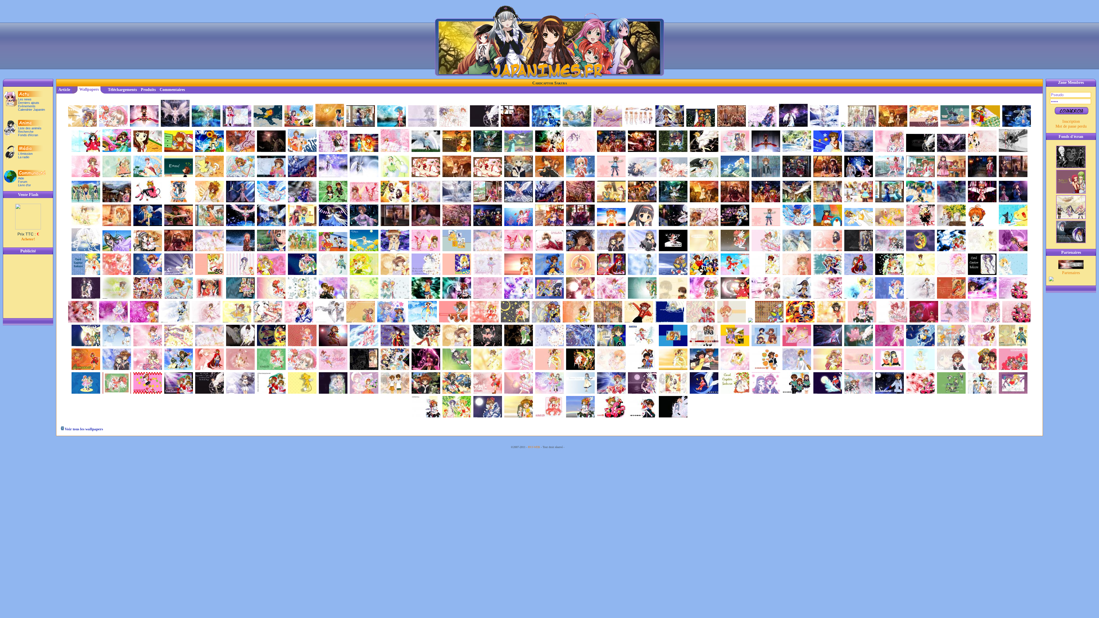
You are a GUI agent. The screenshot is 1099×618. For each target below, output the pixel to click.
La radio (23, 157)
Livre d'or (24, 185)
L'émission (25, 153)
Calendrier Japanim (31, 109)
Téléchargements (122, 90)
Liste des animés (29, 128)
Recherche (25, 131)
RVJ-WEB (534, 447)
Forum (22, 181)
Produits (148, 90)
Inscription (1071, 121)
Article (64, 90)
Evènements (26, 106)
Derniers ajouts (28, 102)
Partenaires (1071, 272)
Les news (24, 99)
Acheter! (28, 239)
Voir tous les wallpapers (83, 429)
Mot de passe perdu (1071, 126)
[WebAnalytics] (576, 447)
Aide (21, 178)
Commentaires (172, 90)
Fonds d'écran (28, 135)
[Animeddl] (1071, 267)
